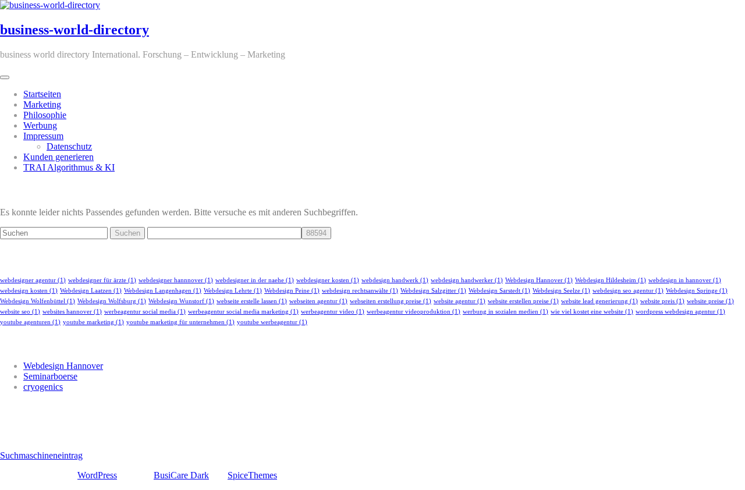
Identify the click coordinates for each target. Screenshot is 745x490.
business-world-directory (74, 29)
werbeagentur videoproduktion (413, 311)
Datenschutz (69, 146)
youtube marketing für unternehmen (180, 322)
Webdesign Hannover (539, 280)
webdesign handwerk (394, 280)
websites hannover (72, 311)
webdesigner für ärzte (102, 280)
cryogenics (43, 387)
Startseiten (42, 94)
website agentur (459, 301)
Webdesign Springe (697, 290)
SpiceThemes (252, 475)
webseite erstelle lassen (252, 301)
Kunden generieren (58, 157)
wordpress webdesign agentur (680, 311)
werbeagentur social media (145, 311)
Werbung (40, 125)
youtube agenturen (30, 322)
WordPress (97, 475)
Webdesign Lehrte (233, 290)
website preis (662, 301)
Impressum (43, 136)
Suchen (127, 233)
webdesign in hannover (684, 280)
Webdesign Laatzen (91, 290)
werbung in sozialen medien (505, 311)
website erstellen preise (523, 301)
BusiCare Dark (181, 475)
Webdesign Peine (292, 290)
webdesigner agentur (33, 280)
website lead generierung (599, 301)
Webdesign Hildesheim (610, 280)
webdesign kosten (29, 290)
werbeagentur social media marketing (243, 311)
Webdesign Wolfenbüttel (37, 301)
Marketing (42, 104)
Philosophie (44, 115)
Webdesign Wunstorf (181, 301)
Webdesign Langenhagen (162, 290)
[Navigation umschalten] (4, 77)
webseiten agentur (318, 301)
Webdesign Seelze (561, 290)
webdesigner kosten (327, 280)
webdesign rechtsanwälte (360, 290)
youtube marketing (93, 322)
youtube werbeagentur (272, 322)
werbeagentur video (332, 311)
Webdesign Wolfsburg (111, 301)
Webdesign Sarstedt (499, 290)
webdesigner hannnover (176, 280)
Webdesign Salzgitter (433, 290)
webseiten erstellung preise (390, 301)
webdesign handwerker (467, 280)
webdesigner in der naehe (254, 280)
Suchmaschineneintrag (41, 455)
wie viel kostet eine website (592, 311)
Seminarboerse (50, 376)
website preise (710, 301)
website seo (20, 311)
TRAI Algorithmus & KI (69, 167)
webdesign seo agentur (628, 290)
